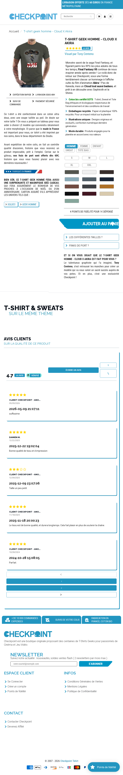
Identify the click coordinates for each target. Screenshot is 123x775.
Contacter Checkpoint (20, 721)
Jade (72, 201)
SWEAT (69, 150)
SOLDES (11, 204)
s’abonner (95, 663)
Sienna (72, 187)
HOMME (71, 146)
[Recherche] (91, 16)
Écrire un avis (73, 370)
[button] (73, 48)
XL (71, 165)
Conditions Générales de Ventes (85, 681)
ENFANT (97, 146)
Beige (107, 194)
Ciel (72, 179)
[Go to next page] (61, 594)
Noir (72, 194)
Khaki (72, 172)
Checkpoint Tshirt (69, 761)
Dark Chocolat (107, 172)
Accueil (14, 31)
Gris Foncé (89, 187)
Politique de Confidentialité (82, 691)
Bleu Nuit (107, 179)
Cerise (89, 194)
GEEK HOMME (29, 204)
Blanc (89, 172)
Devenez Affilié (16, 726)
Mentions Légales (77, 686)
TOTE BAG (83, 150)
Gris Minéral (89, 179)
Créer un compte (17, 686)
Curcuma (107, 187)
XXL (89, 165)
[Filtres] (108, 365)
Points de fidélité (17, 691)
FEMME (84, 146)
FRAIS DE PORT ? (79, 245)
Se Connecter (15, 681)
